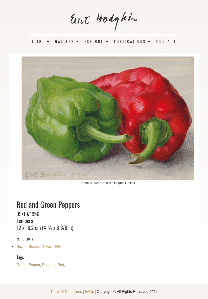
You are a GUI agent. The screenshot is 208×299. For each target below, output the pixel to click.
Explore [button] (94, 41)
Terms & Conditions (66, 291)
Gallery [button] (65, 41)
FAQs (89, 291)
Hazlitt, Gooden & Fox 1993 (38, 246)
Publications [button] (131, 41)
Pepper (34, 264)
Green (21, 264)
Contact (166, 41)
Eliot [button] (39, 41)
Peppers (49, 264)
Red (61, 264)
